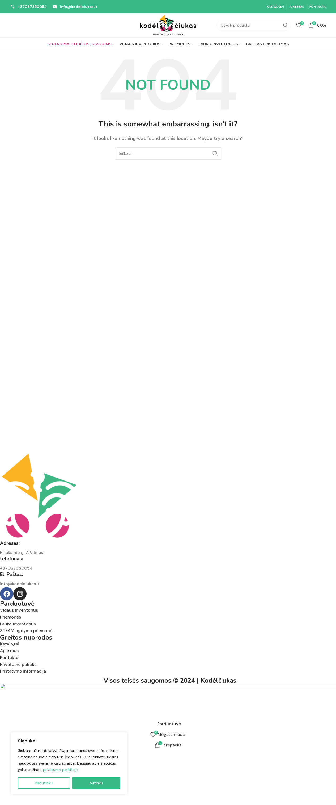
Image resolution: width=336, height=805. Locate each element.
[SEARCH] (285, 25)
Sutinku (96, 783)
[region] (69, 763)
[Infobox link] (28, 6)
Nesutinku (44, 783)
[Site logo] (168, 25)
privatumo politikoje (60, 769)
